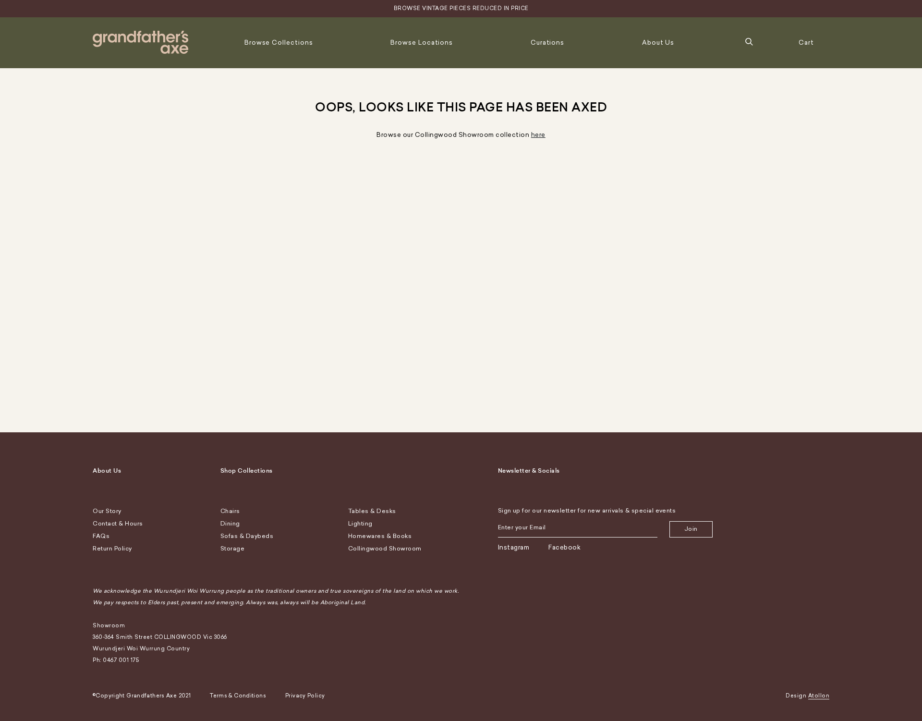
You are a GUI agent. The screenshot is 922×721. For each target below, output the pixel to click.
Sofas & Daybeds (247, 536)
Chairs (230, 511)
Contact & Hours (118, 523)
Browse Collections (278, 42)
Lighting (360, 523)
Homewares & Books (380, 536)
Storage (232, 548)
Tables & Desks (372, 511)
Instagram (514, 547)
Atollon (819, 696)
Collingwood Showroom (385, 548)
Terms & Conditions (238, 696)
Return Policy (112, 548)
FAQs (101, 536)
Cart (806, 42)
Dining (230, 523)
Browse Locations (421, 42)
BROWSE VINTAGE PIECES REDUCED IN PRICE (461, 8)
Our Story (107, 511)
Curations (547, 42)
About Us (658, 42)
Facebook (564, 547)
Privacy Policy (305, 696)
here (538, 134)
